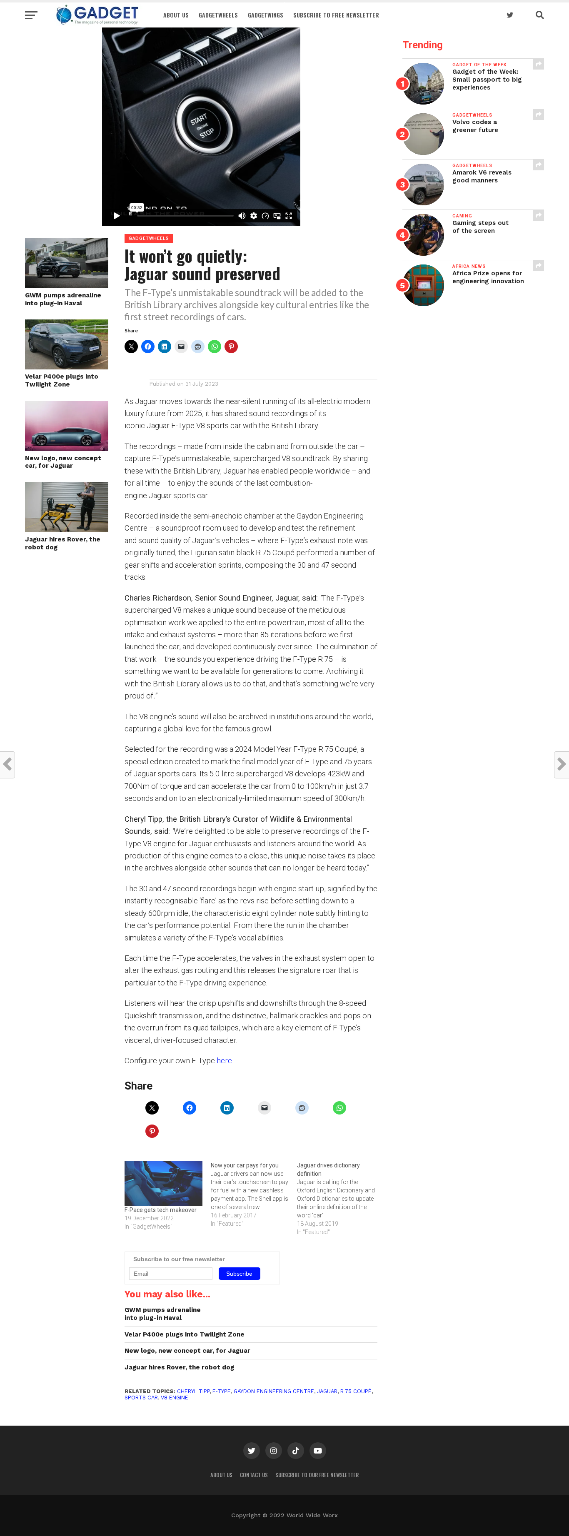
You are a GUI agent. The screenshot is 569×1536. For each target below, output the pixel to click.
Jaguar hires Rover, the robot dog (62, 543)
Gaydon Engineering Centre (274, 1391)
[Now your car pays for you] (254, 1194)
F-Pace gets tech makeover (161, 1210)
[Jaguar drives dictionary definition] (340, 1198)
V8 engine (174, 1397)
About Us (176, 14)
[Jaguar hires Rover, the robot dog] (66, 530)
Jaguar (327, 1391)
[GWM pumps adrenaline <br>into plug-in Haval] (66, 285)
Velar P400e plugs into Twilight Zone (61, 380)
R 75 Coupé (356, 1391)
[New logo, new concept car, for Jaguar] (66, 448)
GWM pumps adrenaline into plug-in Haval (63, 299)
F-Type (221, 1391)
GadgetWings (265, 14)
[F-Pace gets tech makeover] (163, 1183)
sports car (141, 1397)
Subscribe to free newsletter (336, 14)
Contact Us (254, 1475)
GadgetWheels (218, 14)
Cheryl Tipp (193, 1391)
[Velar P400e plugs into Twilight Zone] (66, 367)
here (224, 1060)
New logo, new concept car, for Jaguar (63, 462)
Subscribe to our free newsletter (317, 1475)
